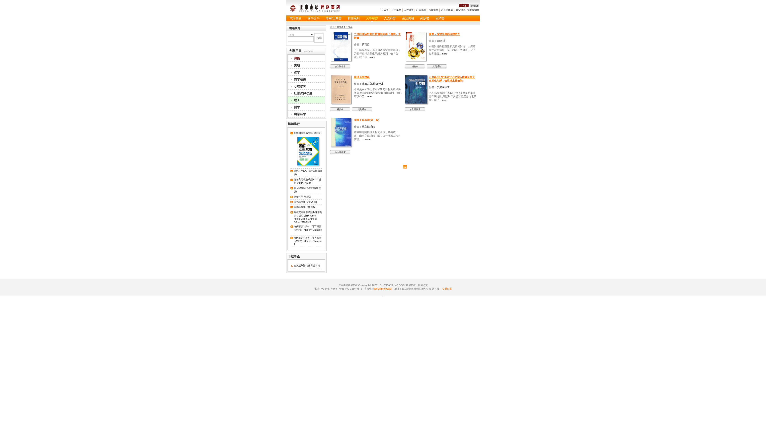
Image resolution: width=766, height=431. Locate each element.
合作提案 (433, 10)
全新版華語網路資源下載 (307, 265)
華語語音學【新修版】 (306, 207)
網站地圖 (460, 10)
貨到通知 (436, 66)
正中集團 (396, 10)
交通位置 (447, 288)
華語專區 (295, 18)
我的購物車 (473, 10)
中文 (464, 5)
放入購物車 (340, 66)
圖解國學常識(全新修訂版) (308, 133)
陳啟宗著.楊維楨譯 (372, 83)
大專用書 (372, 18)
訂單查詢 (421, 10)
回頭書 (439, 18)
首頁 (386, 10)
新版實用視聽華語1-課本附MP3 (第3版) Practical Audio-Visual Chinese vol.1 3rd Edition (308, 217)
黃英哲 (366, 44)
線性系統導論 (362, 77)
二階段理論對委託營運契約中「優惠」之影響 (377, 36)
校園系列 (354, 18)
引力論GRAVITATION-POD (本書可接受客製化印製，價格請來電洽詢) (452, 79)
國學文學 (314, 18)
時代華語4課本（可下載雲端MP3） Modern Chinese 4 (308, 241)
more (372, 57)
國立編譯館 (368, 126)
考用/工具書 (334, 18)
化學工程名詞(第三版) (366, 120)
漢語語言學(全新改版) (305, 202)
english (475, 5)
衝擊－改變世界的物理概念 (444, 34)
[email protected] (383, 288)
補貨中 (415, 66)
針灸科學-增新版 (302, 196)
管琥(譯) (441, 40)
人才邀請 (409, 10)
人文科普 (390, 18)
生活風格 (408, 18)
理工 (350, 27)
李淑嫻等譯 (443, 87)
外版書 (424, 18)
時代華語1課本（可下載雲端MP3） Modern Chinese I (308, 229)
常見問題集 (447, 10)
